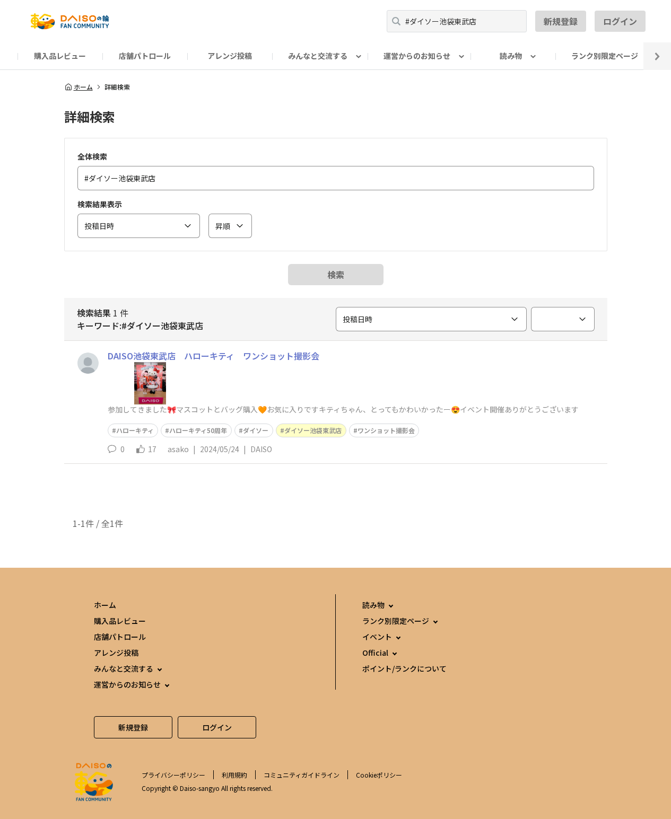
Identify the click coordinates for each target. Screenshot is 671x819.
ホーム (83, 87)
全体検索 (92, 156)
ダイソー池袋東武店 (313, 430)
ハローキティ (135, 430)
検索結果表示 (99, 204)
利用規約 (234, 774)
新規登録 (561, 21)
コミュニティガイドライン (301, 774)
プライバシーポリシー (173, 774)
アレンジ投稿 (229, 55)
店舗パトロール (145, 55)
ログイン (620, 21)
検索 (335, 274)
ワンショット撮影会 (386, 430)
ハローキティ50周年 (198, 430)
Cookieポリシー (379, 774)
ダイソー (255, 430)
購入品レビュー (60, 55)
